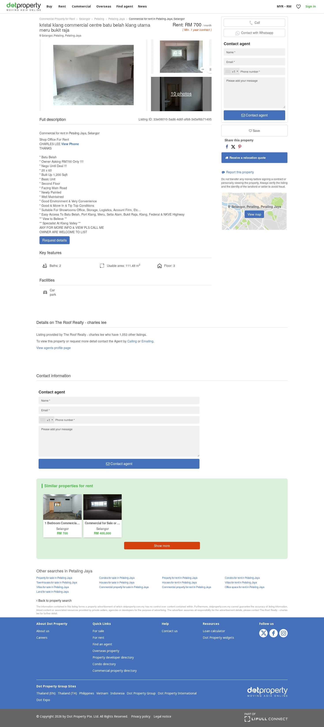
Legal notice (162, 716)
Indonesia (117, 693)
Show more (162, 545)
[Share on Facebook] (227, 146)
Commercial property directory (115, 670)
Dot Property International (177, 693)
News (142, 6)
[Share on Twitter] (233, 146)
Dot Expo (43, 700)
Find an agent (102, 644)
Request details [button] (54, 240)
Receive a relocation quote (247, 157)
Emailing (147, 341)
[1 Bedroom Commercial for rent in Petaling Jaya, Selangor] (62, 506)
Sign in (310, 6)
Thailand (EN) (46, 693)
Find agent (124, 6)
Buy (49, 6)
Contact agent (256, 115)
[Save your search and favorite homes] (298, 6)
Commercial (81, 6)
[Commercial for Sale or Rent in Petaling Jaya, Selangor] (102, 506)
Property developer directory (113, 657)
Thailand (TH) (67, 693)
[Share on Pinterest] (239, 146)
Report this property (239, 172)
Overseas (103, 6)
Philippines (86, 693)
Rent (62, 6)
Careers (41, 637)
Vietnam (102, 693)
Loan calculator (214, 631)
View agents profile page (53, 347)
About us (42, 631)
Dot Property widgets (218, 637)
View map (254, 214)
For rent (98, 637)
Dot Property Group (141, 693)
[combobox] (231, 71)
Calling (132, 341)
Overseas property (106, 651)
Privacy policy (140, 716)
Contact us (170, 631)
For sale (98, 631)
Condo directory (104, 664)
